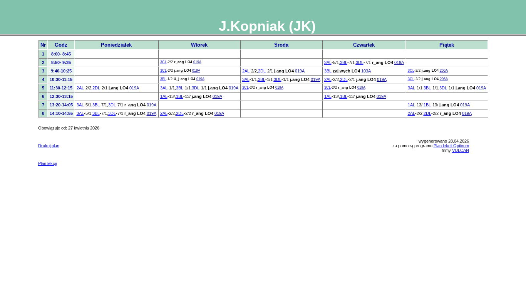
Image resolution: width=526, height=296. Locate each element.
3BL (343, 62)
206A (444, 70)
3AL (328, 62)
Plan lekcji (47, 163)
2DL (262, 71)
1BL (179, 96)
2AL (246, 71)
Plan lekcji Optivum (451, 145)
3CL (163, 62)
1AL (164, 96)
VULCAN (460, 150)
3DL (360, 62)
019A (197, 62)
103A (366, 71)
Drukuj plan (48, 145)
